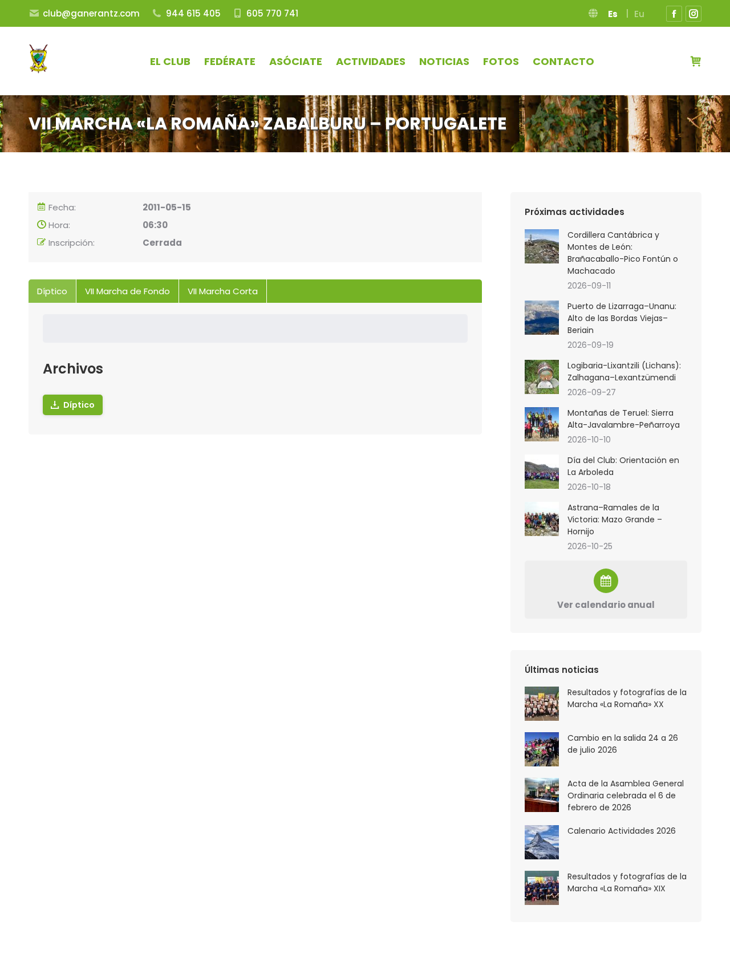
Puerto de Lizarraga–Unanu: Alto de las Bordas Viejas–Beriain (621, 318)
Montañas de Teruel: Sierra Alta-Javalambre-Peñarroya (623, 419)
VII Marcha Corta (223, 291)
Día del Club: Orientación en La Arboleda (623, 466)
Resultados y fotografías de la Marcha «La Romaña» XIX (627, 882)
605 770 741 (272, 13)
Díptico (52, 291)
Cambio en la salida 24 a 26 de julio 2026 (622, 744)
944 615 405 (193, 13)
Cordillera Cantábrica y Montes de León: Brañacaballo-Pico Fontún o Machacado (622, 253)
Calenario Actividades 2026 (621, 831)
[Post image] (542, 704)
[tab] (52, 291)
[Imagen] (542, 246)
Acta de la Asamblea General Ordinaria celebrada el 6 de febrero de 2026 (625, 795)
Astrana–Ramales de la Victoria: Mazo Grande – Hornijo (614, 519)
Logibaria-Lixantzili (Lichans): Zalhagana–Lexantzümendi (624, 371)
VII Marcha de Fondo (127, 291)
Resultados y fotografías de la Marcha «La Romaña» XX (627, 698)
